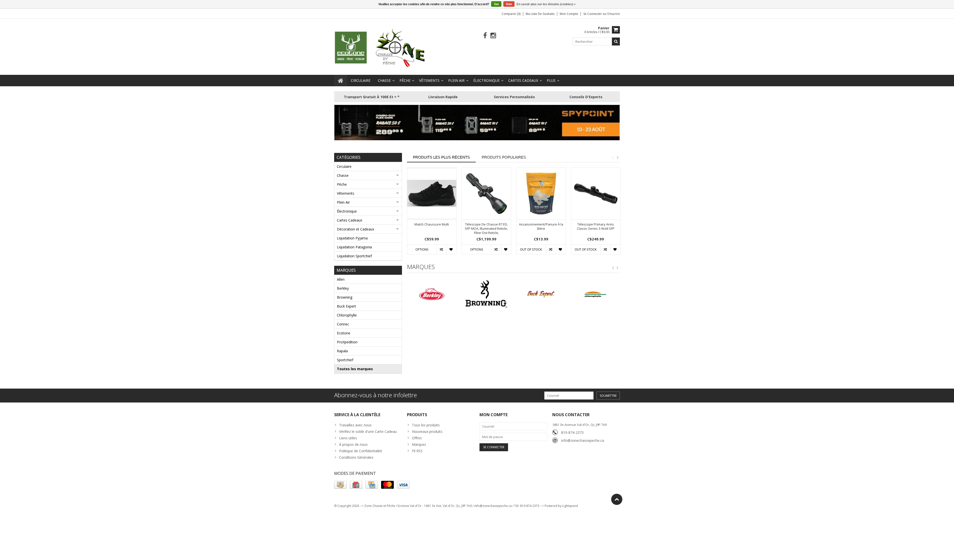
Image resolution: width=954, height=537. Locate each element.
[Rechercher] (616, 41)
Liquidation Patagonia (354, 247)
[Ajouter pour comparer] (441, 249)
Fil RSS (417, 450)
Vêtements (429, 80)
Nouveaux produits (427, 431)
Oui (496, 4)
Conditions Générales (356, 457)
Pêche (404, 80)
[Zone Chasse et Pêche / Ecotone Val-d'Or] (380, 47)
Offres (417, 438)
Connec (343, 324)
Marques (419, 444)
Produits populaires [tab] (504, 157)
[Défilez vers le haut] (616, 499)
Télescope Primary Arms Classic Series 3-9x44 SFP (595, 226)
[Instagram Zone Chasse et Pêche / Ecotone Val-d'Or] (493, 35)
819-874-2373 (572, 432)
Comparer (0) (511, 14)
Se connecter (593, 14)
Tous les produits (426, 425)
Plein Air (456, 80)
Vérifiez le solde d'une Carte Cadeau (368, 431)
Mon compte (569, 14)
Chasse (384, 80)
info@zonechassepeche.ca (582, 440)
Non (509, 4)
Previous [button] (612, 157)
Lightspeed (570, 506)
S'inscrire (613, 14)
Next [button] (617, 157)
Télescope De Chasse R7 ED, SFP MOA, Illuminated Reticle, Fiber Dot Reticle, (486, 228)
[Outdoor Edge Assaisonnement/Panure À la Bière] (541, 194)
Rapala (342, 351)
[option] (431, 213)
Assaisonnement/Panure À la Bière (541, 226)
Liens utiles (348, 438)
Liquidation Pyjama (352, 238)
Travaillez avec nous (355, 425)
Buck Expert (346, 306)
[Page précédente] (613, 268)
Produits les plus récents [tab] (441, 157)
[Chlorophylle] (541, 294)
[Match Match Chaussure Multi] (431, 194)
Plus (551, 80)
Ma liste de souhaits (540, 14)
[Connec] (595, 294)
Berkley (343, 288)
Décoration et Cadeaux (355, 229)
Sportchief (345, 360)
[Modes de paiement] (340, 485)
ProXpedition (347, 342)
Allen (341, 279)
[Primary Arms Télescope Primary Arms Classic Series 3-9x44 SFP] (595, 194)
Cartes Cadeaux (523, 80)
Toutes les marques (355, 368)
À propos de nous (353, 444)
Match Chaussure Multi (431, 224)
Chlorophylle (347, 315)
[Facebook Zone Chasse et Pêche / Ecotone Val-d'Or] (485, 35)
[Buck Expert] (486, 294)
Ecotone (343, 333)
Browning (344, 297)
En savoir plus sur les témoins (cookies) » (546, 4)
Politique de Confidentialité (360, 450)
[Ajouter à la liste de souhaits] (451, 249)
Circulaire (360, 80)
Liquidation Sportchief (354, 256)
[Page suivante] (617, 268)
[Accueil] (340, 80)
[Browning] (431, 294)
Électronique (486, 80)
